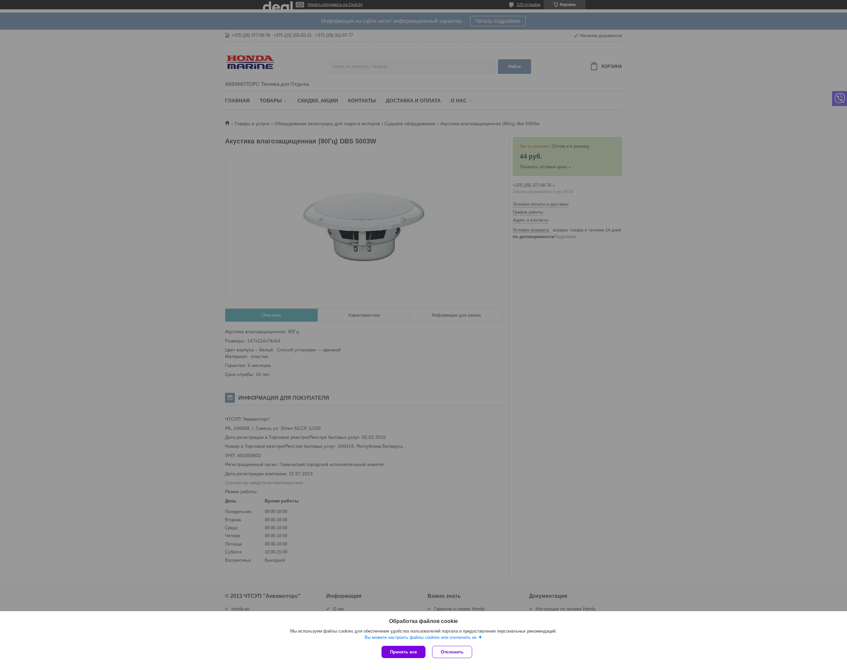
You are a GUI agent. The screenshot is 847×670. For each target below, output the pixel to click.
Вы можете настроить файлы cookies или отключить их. (421, 637)
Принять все (403, 651)
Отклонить (452, 651)
